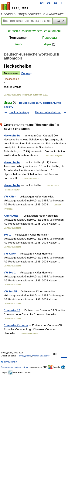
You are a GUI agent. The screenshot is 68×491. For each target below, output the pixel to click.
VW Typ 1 (10, 272)
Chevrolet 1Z (12, 310)
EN (41, 3)
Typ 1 (7, 234)
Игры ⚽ (50, 44)
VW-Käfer (10, 253)
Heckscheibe (12, 135)
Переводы (49, 37)
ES (55, 3)
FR (62, 3)
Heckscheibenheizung (48, 112)
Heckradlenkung (19, 112)
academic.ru (14, 6)
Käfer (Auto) (11, 215)
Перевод (26, 73)
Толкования (18, 37)
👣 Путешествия (9, 362)
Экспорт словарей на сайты (14, 367)
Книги (18, 44)
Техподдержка (24, 356)
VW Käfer (9, 196)
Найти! (60, 21)
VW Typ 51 (10, 291)
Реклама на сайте (40, 356)
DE (48, 3)
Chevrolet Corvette (16, 325)
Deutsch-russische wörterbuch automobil (34, 31)
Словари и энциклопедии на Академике (32, 14)
